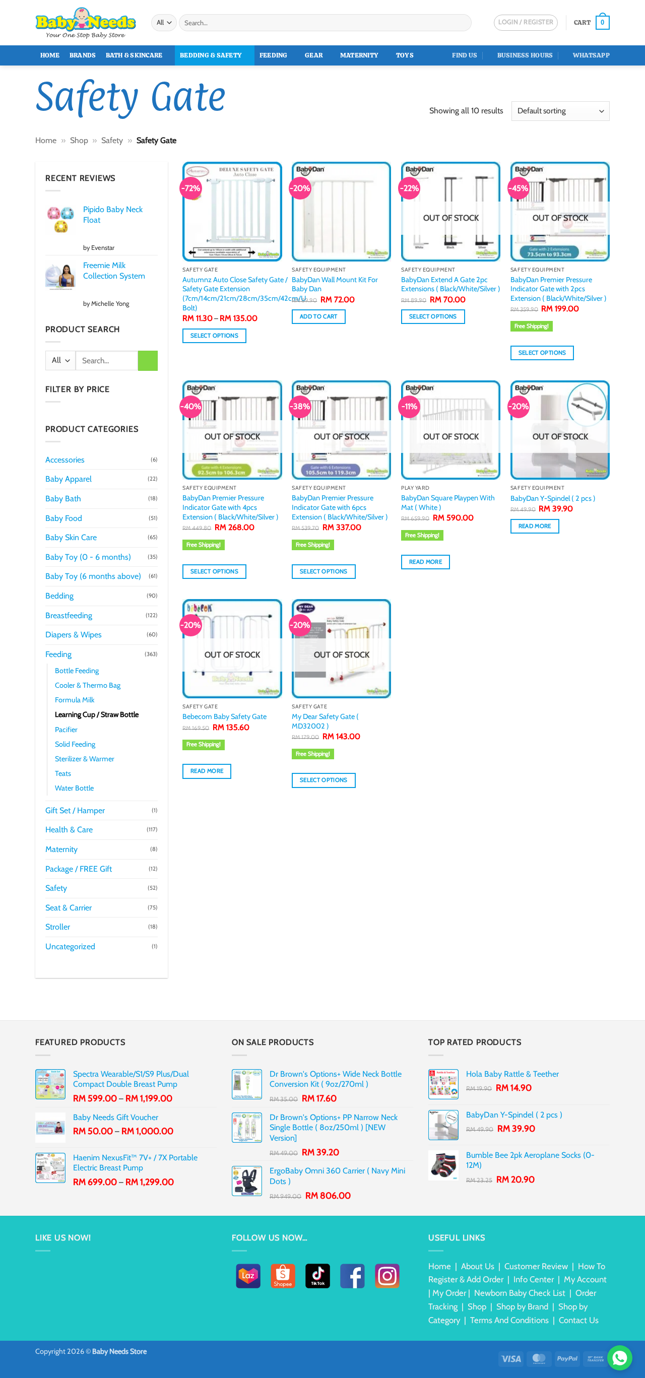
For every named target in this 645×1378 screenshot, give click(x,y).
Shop (79, 140)
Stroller (57, 927)
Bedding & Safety (211, 55)
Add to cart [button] (319, 316)
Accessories (65, 460)
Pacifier (66, 729)
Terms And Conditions (509, 1320)
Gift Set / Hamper (75, 810)
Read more (425, 561)
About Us (477, 1266)
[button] (592, 23)
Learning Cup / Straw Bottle (97, 714)
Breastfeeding (68, 615)
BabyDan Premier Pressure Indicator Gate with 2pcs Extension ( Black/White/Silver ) (558, 289)
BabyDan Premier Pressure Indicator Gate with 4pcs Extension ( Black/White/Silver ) (230, 507)
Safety (112, 140)
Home (50, 55)
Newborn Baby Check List (519, 1293)
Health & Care (69, 829)
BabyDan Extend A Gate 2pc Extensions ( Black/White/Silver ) (450, 284)
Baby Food (63, 518)
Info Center (533, 1279)
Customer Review (536, 1266)
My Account (585, 1279)
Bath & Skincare (134, 55)
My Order (449, 1293)
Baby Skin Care (71, 537)
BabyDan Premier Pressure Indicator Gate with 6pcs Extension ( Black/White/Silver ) (340, 507)
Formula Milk (74, 699)
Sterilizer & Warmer (84, 758)
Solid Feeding (75, 744)
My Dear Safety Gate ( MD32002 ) (325, 721)
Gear (313, 55)
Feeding (274, 55)
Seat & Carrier (68, 907)
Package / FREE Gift (78, 869)
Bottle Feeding (77, 670)
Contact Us (579, 1320)
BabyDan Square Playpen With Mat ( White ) (448, 502)
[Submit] (462, 22)
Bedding (59, 596)
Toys (405, 55)
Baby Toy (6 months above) (93, 576)
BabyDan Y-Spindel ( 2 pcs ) (553, 498)
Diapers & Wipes (73, 634)
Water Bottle (74, 788)
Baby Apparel (68, 479)
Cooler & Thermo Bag (87, 685)
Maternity (359, 55)
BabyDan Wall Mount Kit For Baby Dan (335, 284)
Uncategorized (70, 946)
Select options (214, 335)
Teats (63, 773)
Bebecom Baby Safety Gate (224, 716)
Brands (83, 55)
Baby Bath (63, 498)
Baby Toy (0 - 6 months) (88, 557)
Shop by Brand (522, 1306)
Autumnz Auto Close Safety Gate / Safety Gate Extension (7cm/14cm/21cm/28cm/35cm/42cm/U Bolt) (244, 293)
